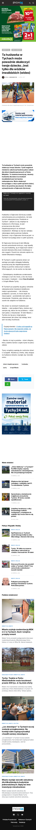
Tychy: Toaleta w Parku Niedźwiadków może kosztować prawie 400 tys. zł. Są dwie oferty (17, 680)
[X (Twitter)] (18, 815)
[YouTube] (22, 815)
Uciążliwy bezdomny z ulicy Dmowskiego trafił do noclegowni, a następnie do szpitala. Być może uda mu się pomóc (22, 512)
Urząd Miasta (14, 367)
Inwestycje (6, 49)
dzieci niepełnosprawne (10, 364)
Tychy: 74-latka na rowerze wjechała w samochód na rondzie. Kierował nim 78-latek (22, 550)
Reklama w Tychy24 (24, 819)
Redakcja (22, 822)
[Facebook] (13, 815)
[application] (18, 201)
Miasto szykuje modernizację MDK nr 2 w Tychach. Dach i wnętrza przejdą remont (17, 631)
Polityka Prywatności (10, 819)
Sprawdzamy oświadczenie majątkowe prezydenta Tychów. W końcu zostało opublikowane (21, 497)
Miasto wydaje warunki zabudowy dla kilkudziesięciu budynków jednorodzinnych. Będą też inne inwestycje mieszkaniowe (17, 783)
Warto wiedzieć (16, 49)
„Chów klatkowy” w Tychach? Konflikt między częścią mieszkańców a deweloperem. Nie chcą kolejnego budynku (22, 470)
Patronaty (14, 822)
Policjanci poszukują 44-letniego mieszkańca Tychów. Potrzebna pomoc (22, 583)
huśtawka (25, 364)
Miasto (13, 529)
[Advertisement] (18, 140)
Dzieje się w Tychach (7, 674)
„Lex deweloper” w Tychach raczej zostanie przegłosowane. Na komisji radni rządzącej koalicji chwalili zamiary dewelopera (18, 730)
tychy (5, 367)
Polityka (16, 723)
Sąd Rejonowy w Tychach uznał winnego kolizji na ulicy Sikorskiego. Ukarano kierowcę (22, 535)
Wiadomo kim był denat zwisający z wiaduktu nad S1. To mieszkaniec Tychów (21, 483)
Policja (18, 529)
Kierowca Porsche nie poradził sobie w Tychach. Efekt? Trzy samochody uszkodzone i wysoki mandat (22, 567)
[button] (3, 3)
